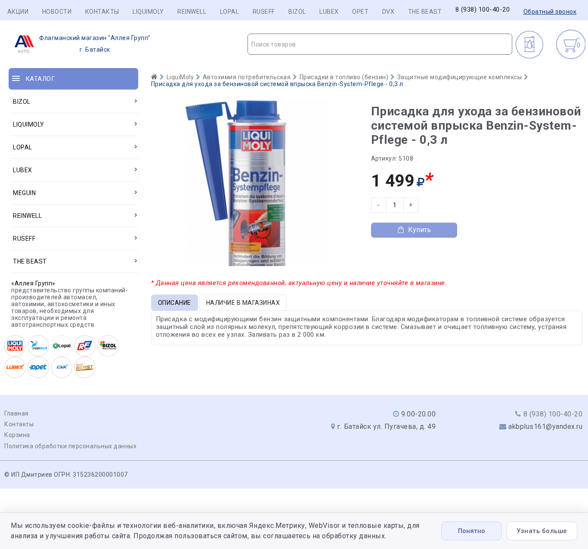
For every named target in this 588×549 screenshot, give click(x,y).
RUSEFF (264, 11)
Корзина (17, 434)
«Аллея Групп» (33, 283)
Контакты (102, 11)
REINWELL (191, 11)
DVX (388, 11)
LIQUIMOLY (148, 11)
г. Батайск (95, 43)
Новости (57, 11)
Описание (174, 302)
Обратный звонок (550, 11)
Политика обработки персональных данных (70, 446)
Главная (16, 413)
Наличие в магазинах (243, 302)
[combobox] (380, 44)
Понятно (471, 531)
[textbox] (380, 44)
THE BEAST (425, 11)
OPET (360, 11)
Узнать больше (542, 531)
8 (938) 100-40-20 (482, 9)
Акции (18, 11)
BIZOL (297, 11)
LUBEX (329, 11)
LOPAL (229, 11)
